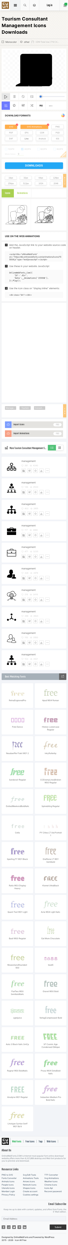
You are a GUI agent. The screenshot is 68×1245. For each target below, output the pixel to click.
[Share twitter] (14, 1227)
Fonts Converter (9, 1178)
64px (41, 178)
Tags (41, 1142)
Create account (30, 1191)
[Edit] (29, 471)
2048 (56, 183)
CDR (42, 132)
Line (27, 138)
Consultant (40, 408)
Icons (7, 193)
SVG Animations (34, 126)
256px (11, 183)
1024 (41, 183)
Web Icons (51, 1142)
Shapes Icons (29, 1188)
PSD (58, 132)
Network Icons (29, 1185)
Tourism (25, 408)
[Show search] (25, 5)
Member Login (8, 1191)
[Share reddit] (9, 1227)
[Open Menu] (34, 5)
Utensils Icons (8, 1188)
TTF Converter (51, 1175)
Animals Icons (8, 1181)
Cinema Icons (50, 1185)
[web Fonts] (62, 676)
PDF (11, 132)
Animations (22, 193)
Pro (41, 106)
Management (11, 408)
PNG (57, 126)
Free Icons (29, 1142)
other (27, 42)
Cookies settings (30, 1194)
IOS (57, 138)
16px (11, 178)
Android (42, 138)
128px (56, 178)
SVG (11, 126)
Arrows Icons (29, 1181)
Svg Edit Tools (29, 1175)
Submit (58, 1227)
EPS (27, 132)
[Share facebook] (3, 1227)
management (28, 461)
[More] (47, 471)
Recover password (53, 1191)
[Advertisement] (34, 352)
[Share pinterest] (19, 1227)
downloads (34, 165)
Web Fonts (16, 1142)
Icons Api (48, 1188)
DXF (11, 138)
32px (26, 178)
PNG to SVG (7, 1175)
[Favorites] (35, 471)
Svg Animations (51, 1178)
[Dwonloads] (41, 471)
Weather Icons (50, 1181)
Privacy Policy (8, 1194)
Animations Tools (31, 1178)
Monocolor (11, 42)
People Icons (8, 1185)
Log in (49, 5)
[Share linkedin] (24, 1227)
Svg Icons (6, 5)
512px (26, 183)
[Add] (23, 471)
